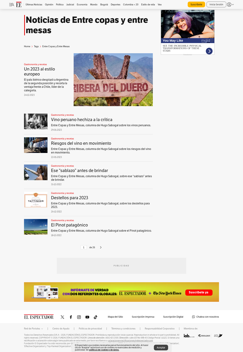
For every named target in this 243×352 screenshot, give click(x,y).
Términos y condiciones (123, 328)
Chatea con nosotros (207, 316)
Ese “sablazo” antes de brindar (79, 170)
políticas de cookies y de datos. (104, 349)
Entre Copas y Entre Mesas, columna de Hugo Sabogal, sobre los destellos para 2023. (100, 205)
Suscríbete (196, 4)
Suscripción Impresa (143, 316)
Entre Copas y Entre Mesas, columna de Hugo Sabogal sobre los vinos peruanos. (101, 125)
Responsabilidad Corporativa (160, 328)
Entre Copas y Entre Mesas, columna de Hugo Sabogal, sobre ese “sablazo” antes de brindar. (101, 178)
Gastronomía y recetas (35, 64)
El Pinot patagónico (69, 225)
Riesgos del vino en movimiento (81, 143)
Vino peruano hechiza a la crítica (81, 119)
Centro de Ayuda (60, 328)
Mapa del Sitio (115, 316)
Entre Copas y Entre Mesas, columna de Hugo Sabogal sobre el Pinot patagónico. (101, 231)
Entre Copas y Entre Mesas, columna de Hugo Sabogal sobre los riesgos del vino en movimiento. (101, 150)
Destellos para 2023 (69, 197)
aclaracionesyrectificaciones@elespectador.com (130, 340)
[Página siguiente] (100, 248)
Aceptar (161, 347)
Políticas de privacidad (90, 328)
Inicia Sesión (216, 4)
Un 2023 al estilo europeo (39, 71)
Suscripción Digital (173, 316)
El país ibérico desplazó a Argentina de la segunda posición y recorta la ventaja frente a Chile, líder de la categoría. (46, 85)
